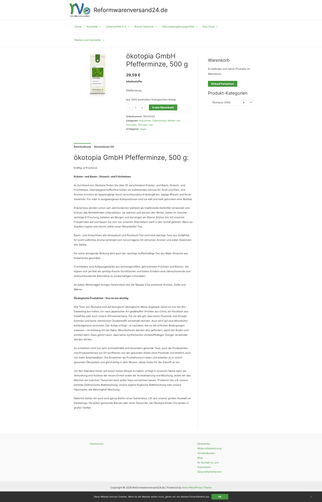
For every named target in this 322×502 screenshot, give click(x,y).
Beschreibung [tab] (82, 146)
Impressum (96, 443)
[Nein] (311, 496)
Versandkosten (206, 453)
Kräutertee (145, 120)
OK (219, 496)
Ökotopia (142, 124)
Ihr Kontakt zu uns (208, 462)
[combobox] (230, 102)
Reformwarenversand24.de (131, 9)
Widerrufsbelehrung (209, 448)
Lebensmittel (159, 120)
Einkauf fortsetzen (222, 83)
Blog (200, 457)
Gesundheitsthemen (209, 471)
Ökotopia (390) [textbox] (227, 102)
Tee (151, 124)
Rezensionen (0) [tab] (104, 146)
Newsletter (203, 443)
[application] (99, 26)
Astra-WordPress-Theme (197, 487)
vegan (143, 129)
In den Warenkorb (163, 107)
